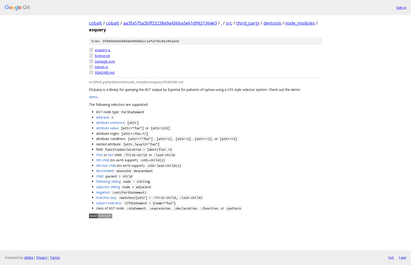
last (110, 155)
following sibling (108, 181)
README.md (104, 72)
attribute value (107, 128)
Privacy (41, 257)
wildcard (102, 117)
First (99, 155)
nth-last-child (106, 165)
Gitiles (28, 257)
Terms (55, 257)
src (229, 23)
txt (391, 257)
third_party (247, 23)
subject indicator (109, 203)
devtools (272, 23)
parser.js (101, 67)
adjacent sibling (108, 187)
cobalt (95, 23)
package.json (105, 61)
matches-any (106, 197)
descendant (105, 170)
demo (93, 97)
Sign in (401, 7)
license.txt (102, 55)
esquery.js (102, 50)
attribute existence (110, 122)
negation (103, 192)
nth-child (102, 160)
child (99, 176)
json (402, 257)
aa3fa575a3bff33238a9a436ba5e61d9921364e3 (170, 23)
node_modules (300, 23)
